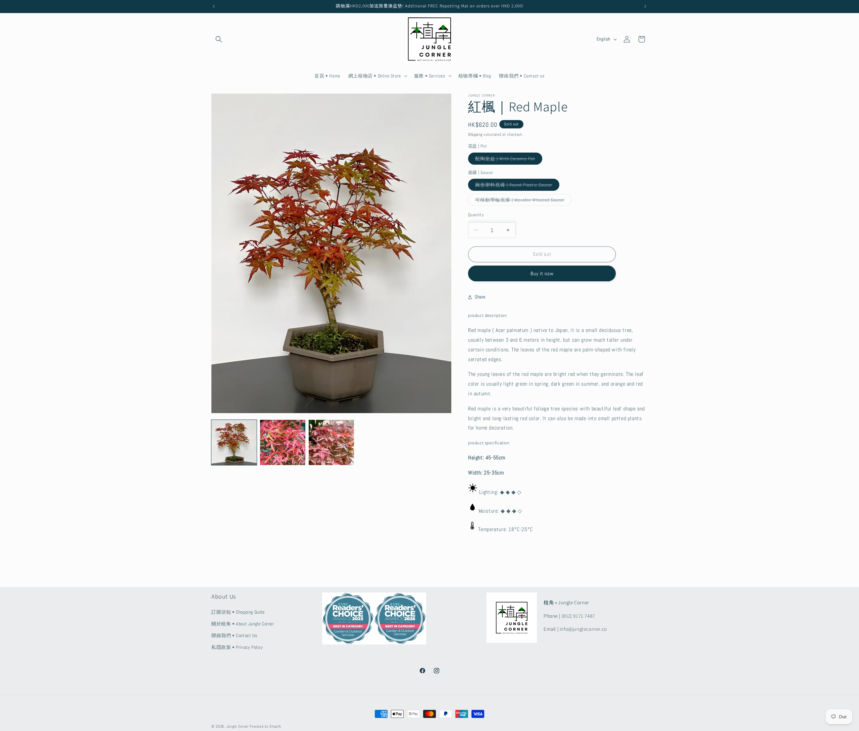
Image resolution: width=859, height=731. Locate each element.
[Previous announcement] (213, 6)
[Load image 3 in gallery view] (331, 442)
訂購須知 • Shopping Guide (238, 612)
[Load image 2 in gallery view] (282, 442)
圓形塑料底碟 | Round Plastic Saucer (517, 186)
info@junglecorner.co (583, 629)
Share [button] (480, 297)
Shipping (475, 134)
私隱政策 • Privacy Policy (237, 647)
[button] (218, 39)
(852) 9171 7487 (578, 616)
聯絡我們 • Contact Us (234, 635)
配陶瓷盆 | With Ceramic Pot (508, 160)
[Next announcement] (645, 6)
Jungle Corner (237, 726)
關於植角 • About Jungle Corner (242, 624)
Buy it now (542, 273)
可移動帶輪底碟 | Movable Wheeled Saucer (523, 201)
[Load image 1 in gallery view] (234, 442)
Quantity (476, 215)
